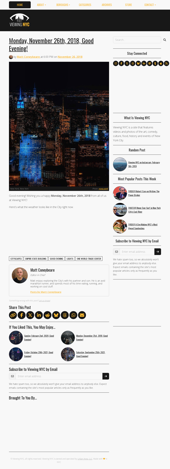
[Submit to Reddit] (47, 316)
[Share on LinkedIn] (39, 316)
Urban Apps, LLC (85, 458)
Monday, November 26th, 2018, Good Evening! (51, 44)
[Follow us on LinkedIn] (144, 63)
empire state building (35, 258)
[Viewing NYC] (20, 19)
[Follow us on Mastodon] (149, 63)
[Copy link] (13, 315)
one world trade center (89, 258)
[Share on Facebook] (22, 316)
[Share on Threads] (65, 316)
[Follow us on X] (127, 63)
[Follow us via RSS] (166, 63)
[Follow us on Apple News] (161, 63)
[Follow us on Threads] (132, 63)
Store (128, 5)
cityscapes (16, 258)
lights (70, 258)
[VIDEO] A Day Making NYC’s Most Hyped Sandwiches (143, 226)
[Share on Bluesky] (56, 316)
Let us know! (44, 300)
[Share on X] (30, 316)
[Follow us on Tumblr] (155, 63)
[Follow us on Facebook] (121, 63)
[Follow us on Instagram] (115, 63)
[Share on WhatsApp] (73, 316)
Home (20, 5)
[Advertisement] (100, 19)
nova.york (103, 188)
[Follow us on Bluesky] (138, 63)
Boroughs (62, 5)
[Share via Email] (82, 316)
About (40, 5)
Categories (85, 5)
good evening (56, 258)
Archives (107, 5)
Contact (149, 5)
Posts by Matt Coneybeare (45, 292)
